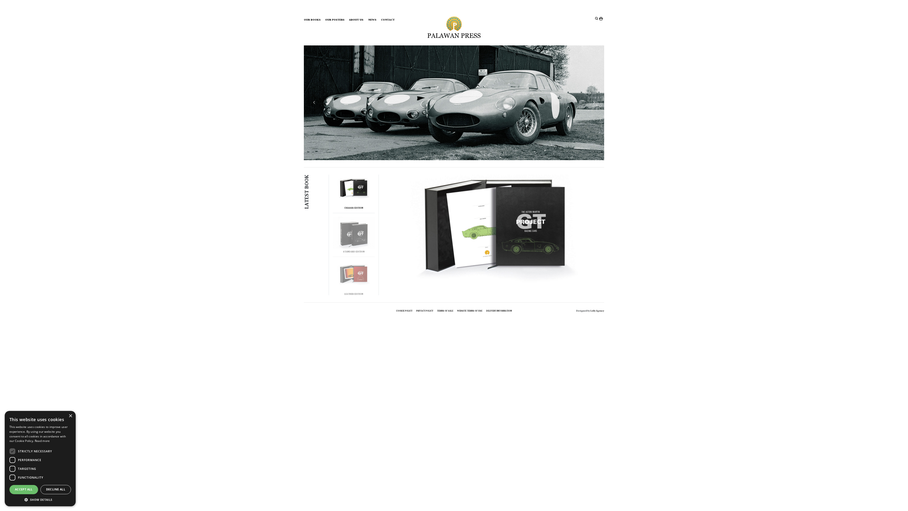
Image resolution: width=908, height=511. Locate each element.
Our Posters (335, 20)
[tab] (354, 194)
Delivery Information (499, 311)
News (372, 20)
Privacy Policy (424, 311)
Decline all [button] (55, 489)
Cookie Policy (404, 311)
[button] (40, 499)
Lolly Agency (597, 311)
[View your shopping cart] (601, 18)
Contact (388, 20)
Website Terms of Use (469, 311)
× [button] (70, 416)
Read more (42, 441)
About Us (356, 20)
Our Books (312, 20)
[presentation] (314, 102)
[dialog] (40, 458)
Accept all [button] (24, 489)
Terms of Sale (445, 311)
